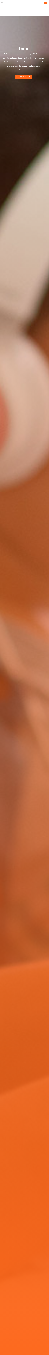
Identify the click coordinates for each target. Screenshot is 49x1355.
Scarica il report (23, 76)
